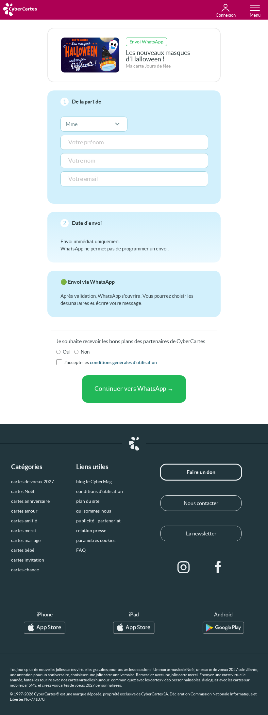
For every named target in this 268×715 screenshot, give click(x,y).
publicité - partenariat (98, 520)
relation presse (91, 530)
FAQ (81, 550)
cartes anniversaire (30, 501)
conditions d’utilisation (99, 491)
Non (85, 352)
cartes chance (25, 569)
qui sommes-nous (93, 511)
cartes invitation (27, 560)
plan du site (87, 501)
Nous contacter (201, 503)
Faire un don (201, 472)
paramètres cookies (95, 540)
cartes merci (23, 530)
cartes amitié (24, 520)
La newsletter (201, 533)
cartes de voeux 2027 (32, 481)
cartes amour (24, 511)
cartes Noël (22, 491)
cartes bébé (22, 550)
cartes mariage (26, 540)
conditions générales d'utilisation (123, 362)
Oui (67, 352)
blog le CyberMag (94, 481)
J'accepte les (110, 362)
